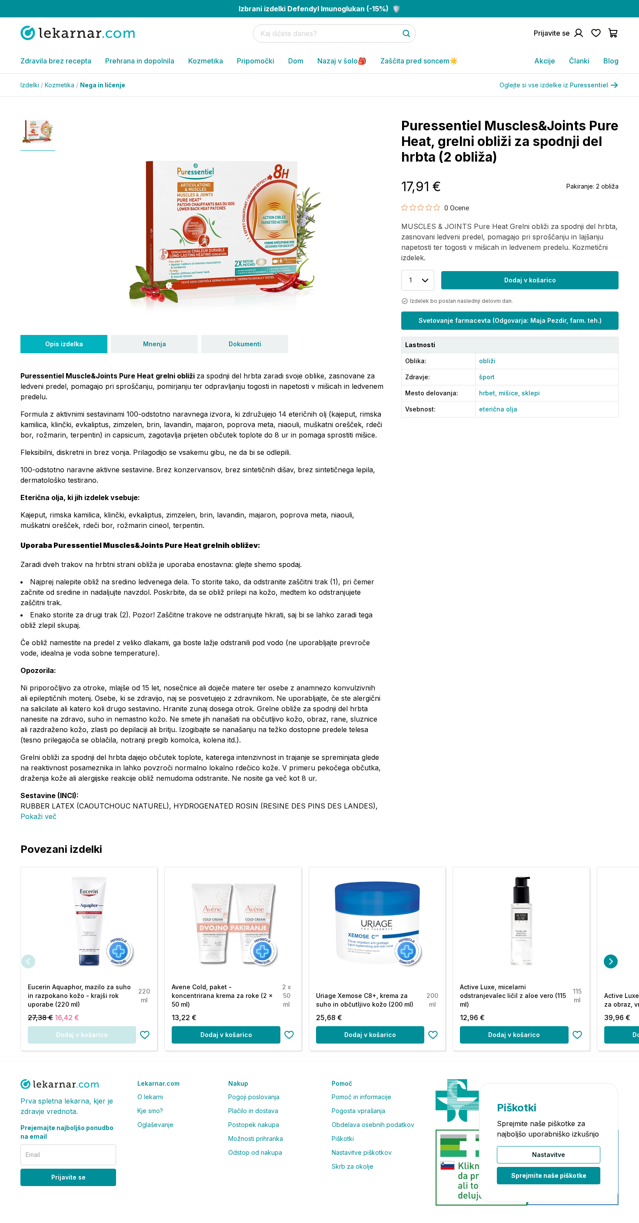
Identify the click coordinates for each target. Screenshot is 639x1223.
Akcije (544, 60)
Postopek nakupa (253, 1124)
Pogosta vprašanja (358, 1110)
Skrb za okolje (352, 1166)
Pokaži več (38, 816)
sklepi (531, 393)
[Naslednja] (611, 961)
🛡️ (320, 8)
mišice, (510, 393)
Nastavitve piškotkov (362, 1152)
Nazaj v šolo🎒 (341, 60)
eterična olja (498, 409)
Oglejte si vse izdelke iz (553, 85)
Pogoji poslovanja (254, 1096)
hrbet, (489, 393)
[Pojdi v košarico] (613, 33)
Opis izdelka (64, 344)
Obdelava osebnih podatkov (373, 1124)
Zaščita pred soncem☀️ (419, 60)
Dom (295, 60)
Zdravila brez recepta (55, 60)
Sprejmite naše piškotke (548, 1175)
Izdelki (31, 85)
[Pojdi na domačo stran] (77, 33)
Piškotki (343, 1138)
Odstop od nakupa (255, 1152)
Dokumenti (245, 344)
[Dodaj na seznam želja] (145, 1035)
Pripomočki (255, 60)
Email (33, 1154)
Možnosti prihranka (255, 1138)
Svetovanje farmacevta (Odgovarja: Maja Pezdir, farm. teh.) (510, 320)
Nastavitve (548, 1154)
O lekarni (150, 1096)
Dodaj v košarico (530, 280)
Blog (611, 60)
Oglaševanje (155, 1124)
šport (487, 377)
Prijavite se (68, 1177)
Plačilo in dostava (253, 1110)
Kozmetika (205, 60)
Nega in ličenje (102, 85)
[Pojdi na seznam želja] (596, 33)
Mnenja (154, 344)
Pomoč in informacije (361, 1096)
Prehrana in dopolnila (139, 60)
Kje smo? (150, 1110)
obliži (487, 361)
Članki (579, 60)
